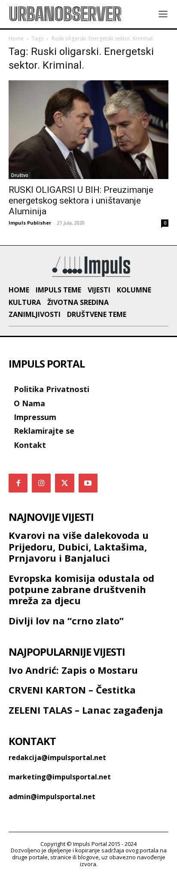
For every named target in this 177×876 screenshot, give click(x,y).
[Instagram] (41, 483)
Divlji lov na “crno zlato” (66, 620)
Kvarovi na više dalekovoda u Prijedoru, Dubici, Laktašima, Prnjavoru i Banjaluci (79, 546)
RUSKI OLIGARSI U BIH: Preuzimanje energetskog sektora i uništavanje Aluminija (81, 200)
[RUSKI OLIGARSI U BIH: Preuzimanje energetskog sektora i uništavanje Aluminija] (88, 129)
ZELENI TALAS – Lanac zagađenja (86, 709)
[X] (64, 483)
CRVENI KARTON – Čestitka (72, 689)
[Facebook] (18, 483)
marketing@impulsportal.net (60, 777)
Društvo (19, 175)
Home (16, 38)
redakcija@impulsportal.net (57, 757)
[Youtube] (88, 483)
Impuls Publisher (30, 222)
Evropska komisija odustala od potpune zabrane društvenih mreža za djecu (81, 589)
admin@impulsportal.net (52, 796)
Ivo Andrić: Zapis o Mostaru (73, 669)
